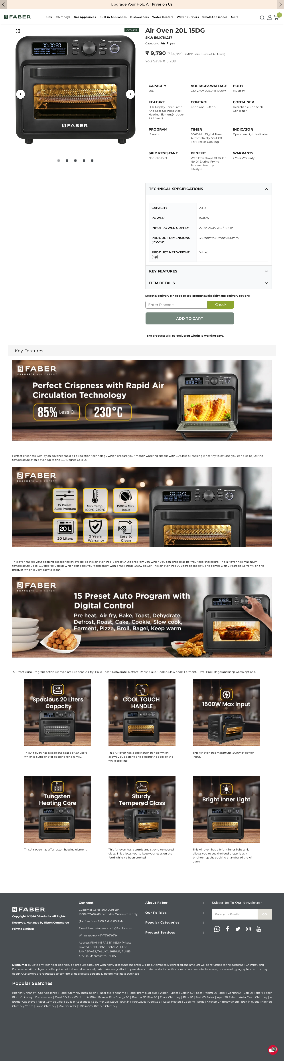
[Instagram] (248, 929)
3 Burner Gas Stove (105, 1001)
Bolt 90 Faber (252, 992)
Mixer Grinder (67, 1006)
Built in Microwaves (133, 1001)
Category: (152, 43)
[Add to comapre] (18, 31)
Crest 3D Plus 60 (66, 997)
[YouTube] (259, 929)
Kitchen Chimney (24, 992)
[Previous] (20, 94)
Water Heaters (171, 1001)
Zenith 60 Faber (191, 992)
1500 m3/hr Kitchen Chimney (98, 1006)
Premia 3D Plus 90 (144, 997)
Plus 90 (188, 997)
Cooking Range (194, 1001)
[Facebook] (227, 929)
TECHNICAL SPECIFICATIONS (176, 189)
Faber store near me (112, 992)
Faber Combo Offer (50, 1001)
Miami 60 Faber (215, 992)
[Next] (130, 94)
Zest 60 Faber (205, 997)
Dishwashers (43, 997)
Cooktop (154, 1001)
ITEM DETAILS (162, 283)
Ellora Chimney (170, 997)
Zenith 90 (234, 992)
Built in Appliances (78, 1001)
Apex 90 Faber (227, 997)
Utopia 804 (88, 997)
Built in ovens (250, 1001)
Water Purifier (169, 992)
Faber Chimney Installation (78, 992)
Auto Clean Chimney (253, 997)
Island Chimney (46, 1006)
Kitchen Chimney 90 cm (223, 1001)
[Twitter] (238, 929)
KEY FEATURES (163, 271)
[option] (75, 89)
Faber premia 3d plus (143, 992)
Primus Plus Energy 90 (113, 997)
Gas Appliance (47, 992)
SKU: (149, 38)
